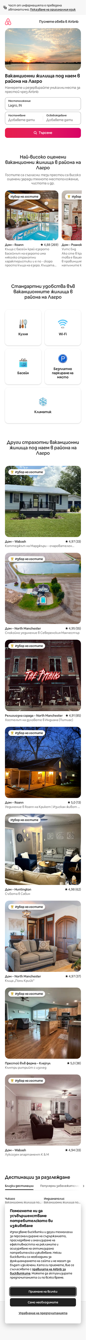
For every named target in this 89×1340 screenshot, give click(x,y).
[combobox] (43, 105)
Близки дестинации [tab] (19, 1186)
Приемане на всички (43, 1291)
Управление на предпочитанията (43, 1313)
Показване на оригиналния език (53, 9)
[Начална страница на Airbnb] (8, 21)
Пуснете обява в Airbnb (58, 21)
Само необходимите (43, 1302)
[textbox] (24, 120)
